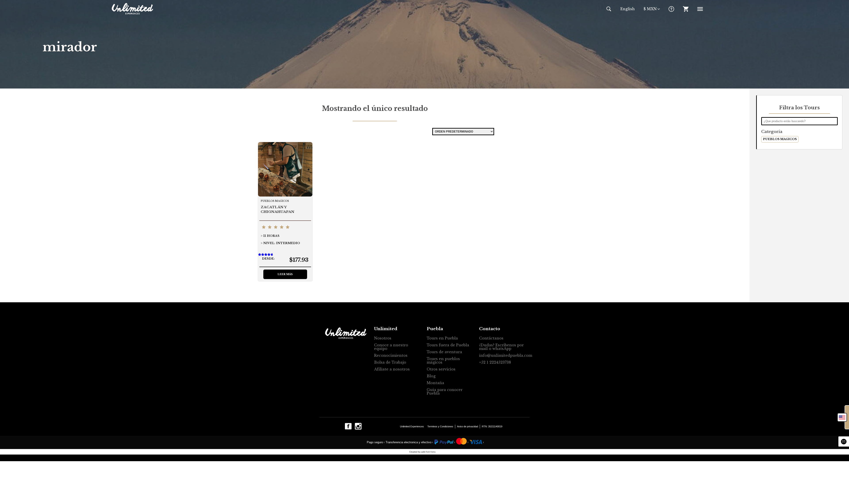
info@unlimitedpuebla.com (503, 355)
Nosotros (382, 338)
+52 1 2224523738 (495, 362)
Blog (431, 376)
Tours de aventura (444, 352)
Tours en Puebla (442, 338)
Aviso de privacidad (467, 426)
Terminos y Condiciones (440, 426)
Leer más (285, 274)
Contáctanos (491, 338)
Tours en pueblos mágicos (443, 360)
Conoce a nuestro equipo (391, 346)
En (627, 9)
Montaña (435, 383)
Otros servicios (441, 369)
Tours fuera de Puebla (448, 345)
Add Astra (431, 452)
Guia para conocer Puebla (445, 391)
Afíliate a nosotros (392, 369)
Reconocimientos (390, 355)
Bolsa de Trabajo (390, 362)
